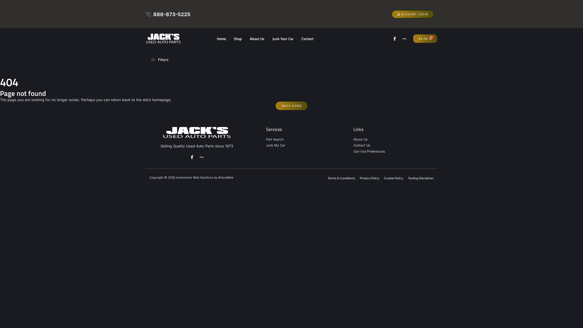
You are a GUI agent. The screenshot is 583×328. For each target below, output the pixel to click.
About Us (257, 38)
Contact (308, 38)
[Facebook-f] (395, 39)
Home (221, 38)
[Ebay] (404, 39)
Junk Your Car (283, 38)
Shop (238, 38)
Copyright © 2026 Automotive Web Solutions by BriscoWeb (191, 177)
